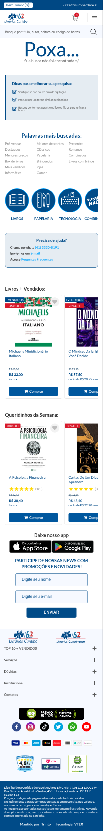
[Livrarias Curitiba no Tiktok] (44, 726)
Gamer (42, 173)
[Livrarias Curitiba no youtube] (86, 726)
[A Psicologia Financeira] (33, 448)
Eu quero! (51, 613)
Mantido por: (35, 824)
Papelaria (43, 155)
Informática (13, 173)
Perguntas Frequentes (37, 259)
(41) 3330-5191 (47, 247)
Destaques (12, 149)
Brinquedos (45, 161)
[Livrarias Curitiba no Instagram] (30, 726)
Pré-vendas (13, 144)
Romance (75, 149)
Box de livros (14, 161)
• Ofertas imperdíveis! (80, 5)
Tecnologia (70, 218)
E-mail (35, 253)
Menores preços (16, 155)
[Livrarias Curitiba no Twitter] (58, 726)
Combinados (77, 155)
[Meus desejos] (54, 301)
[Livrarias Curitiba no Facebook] (16, 726)
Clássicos (43, 149)
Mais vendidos (15, 167)
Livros (17, 218)
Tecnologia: (69, 824)
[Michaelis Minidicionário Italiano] (33, 322)
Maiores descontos (50, 144)
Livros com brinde (81, 161)
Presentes (76, 144)
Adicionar (33, 391)
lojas (40, 167)
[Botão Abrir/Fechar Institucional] (94, 648)
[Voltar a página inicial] (16, 17)
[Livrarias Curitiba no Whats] (72, 726)
